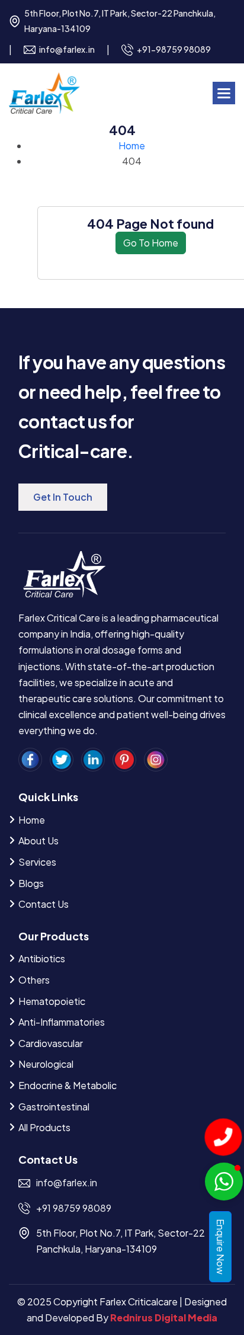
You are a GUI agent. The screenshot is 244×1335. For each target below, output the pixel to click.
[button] (224, 93)
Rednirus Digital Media (163, 1317)
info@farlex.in (67, 49)
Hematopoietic (51, 1001)
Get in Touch (62, 497)
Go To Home (150, 242)
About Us (38, 840)
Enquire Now (220, 1247)
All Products (44, 1127)
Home (131, 145)
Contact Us (43, 904)
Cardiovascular (50, 1043)
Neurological (45, 1064)
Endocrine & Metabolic (67, 1085)
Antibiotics (41, 958)
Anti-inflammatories (61, 1022)
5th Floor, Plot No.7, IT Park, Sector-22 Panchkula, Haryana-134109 (120, 21)
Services (37, 862)
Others (34, 980)
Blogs (31, 883)
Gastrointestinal (53, 1106)
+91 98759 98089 (73, 1208)
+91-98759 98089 (174, 49)
